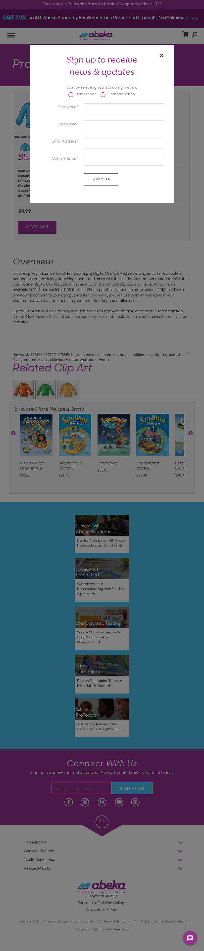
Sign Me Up (101, 179)
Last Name (67, 124)
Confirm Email (64, 159)
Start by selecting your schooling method (102, 88)
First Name (67, 107)
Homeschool (86, 94)
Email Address (64, 142)
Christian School (121, 94)
